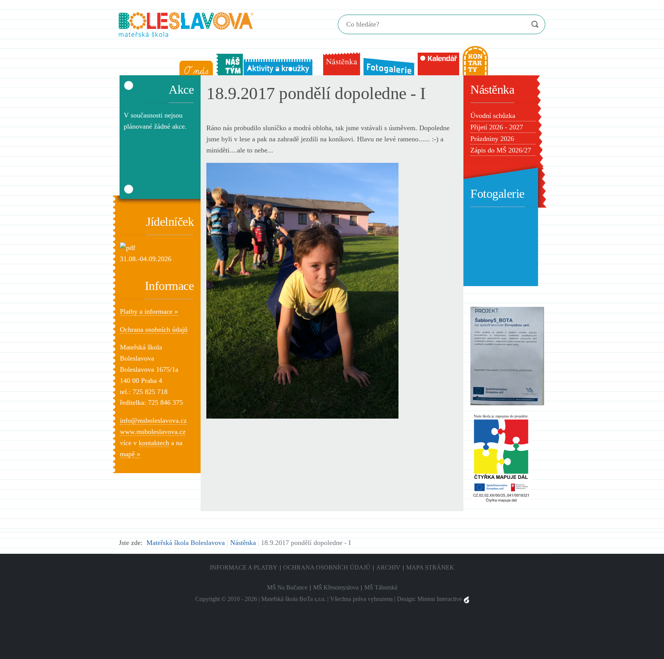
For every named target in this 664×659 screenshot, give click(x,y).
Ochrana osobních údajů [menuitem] (326, 567)
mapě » (130, 454)
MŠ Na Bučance (287, 587)
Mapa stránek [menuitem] (430, 567)
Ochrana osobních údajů (154, 329)
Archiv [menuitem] (388, 567)
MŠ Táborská (380, 587)
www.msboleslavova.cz (153, 431)
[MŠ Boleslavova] (186, 23)
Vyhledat (534, 24)
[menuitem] (194, 66)
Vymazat (519, 24)
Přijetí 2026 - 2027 (496, 127)
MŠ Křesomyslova (336, 587)
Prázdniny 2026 (492, 138)
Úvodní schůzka (492, 115)
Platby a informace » (149, 311)
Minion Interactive (440, 599)
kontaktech (154, 443)
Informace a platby (243, 567)
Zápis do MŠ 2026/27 (500, 150)
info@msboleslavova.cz (153, 420)
